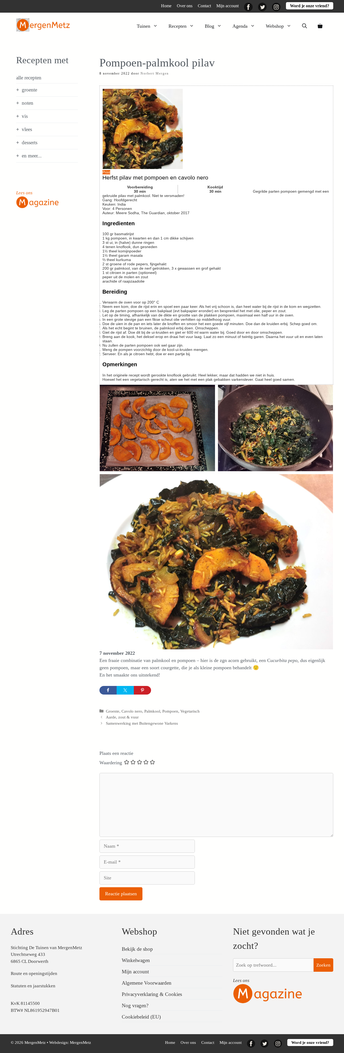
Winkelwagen (136, 960)
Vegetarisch (190, 711)
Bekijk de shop (137, 949)
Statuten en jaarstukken (33, 985)
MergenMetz (80, 1042)
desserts (29, 142)
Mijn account (227, 5)
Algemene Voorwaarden (146, 983)
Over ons (184, 5)
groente (29, 90)
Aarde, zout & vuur (122, 717)
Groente (112, 711)
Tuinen (143, 26)
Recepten (178, 26)
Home (166, 5)
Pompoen (170, 711)
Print (106, 172)
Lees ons (24, 192)
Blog (209, 26)
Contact (204, 5)
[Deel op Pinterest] (142, 690)
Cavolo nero (131, 711)
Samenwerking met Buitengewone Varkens (142, 723)
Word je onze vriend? (309, 5)
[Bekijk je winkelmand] (320, 26)
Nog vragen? (135, 1005)
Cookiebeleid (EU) (141, 1017)
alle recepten (28, 77)
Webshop (275, 26)
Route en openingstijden (34, 973)
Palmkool (152, 711)
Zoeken (323, 965)
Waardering (110, 762)
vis (25, 116)
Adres (22, 931)
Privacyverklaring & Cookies (152, 994)
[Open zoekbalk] (304, 26)
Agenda (240, 26)
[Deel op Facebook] (108, 690)
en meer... (32, 156)
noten (27, 103)
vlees (27, 129)
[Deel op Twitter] (125, 690)
